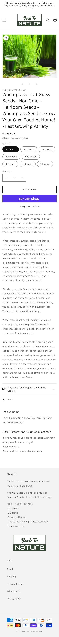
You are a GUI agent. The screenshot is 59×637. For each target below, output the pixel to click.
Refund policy (14, 591)
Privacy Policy (14, 598)
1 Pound (44, 164)
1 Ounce (10, 164)
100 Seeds (11, 156)
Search (10, 569)
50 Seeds (47, 149)
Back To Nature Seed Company (32, 631)
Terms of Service (15, 583)
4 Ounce (27, 164)
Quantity (6, 171)
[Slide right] (36, 84)
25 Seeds (29, 149)
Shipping (5, 138)
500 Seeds (30, 156)
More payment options (30, 206)
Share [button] (9, 399)
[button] (4, 20)
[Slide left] (22, 84)
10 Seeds (11, 149)
